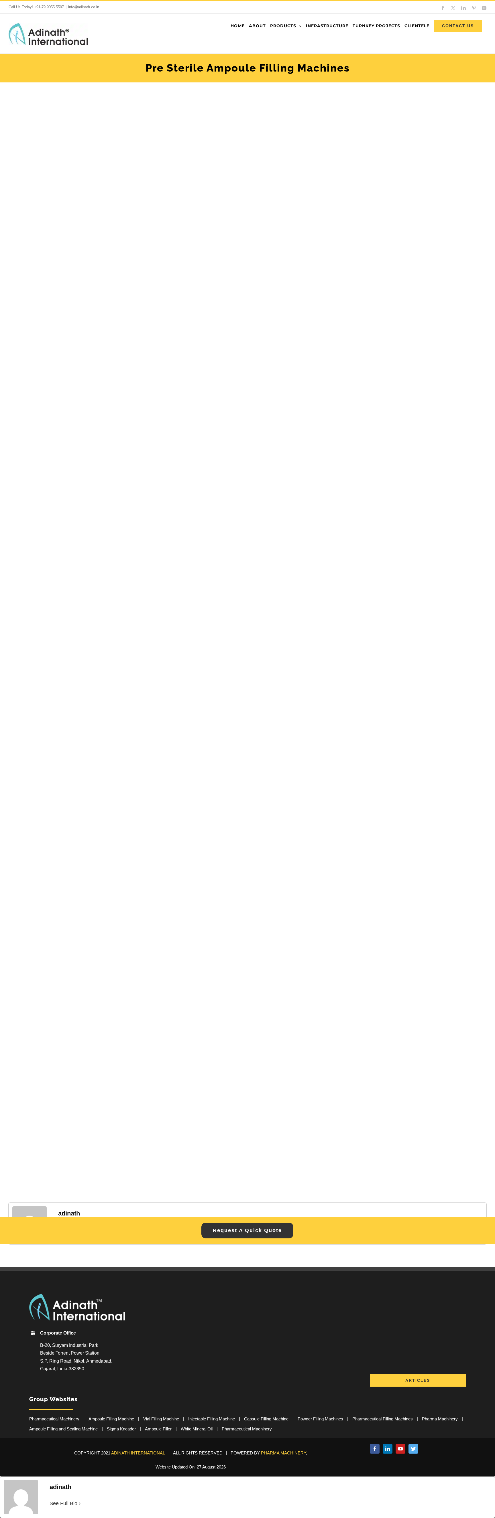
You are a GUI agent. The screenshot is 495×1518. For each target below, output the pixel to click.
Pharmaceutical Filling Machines (382, 1418)
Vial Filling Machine (161, 1418)
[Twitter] (413, 1449)
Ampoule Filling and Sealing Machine (63, 1428)
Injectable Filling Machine (211, 1418)
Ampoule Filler (158, 1428)
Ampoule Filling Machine (111, 1418)
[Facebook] (375, 1449)
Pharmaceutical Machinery (54, 1418)
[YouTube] (400, 1449)
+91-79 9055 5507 (49, 7)
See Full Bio (63, 1503)
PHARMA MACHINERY (283, 1452)
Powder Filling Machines (320, 1418)
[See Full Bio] (79, 1503)
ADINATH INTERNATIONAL (138, 1452)
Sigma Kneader (121, 1428)
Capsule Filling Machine (266, 1418)
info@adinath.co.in (83, 7)
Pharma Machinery (440, 1418)
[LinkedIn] (387, 1449)
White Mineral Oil (197, 1428)
